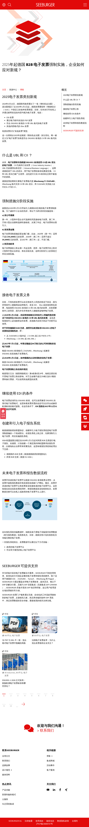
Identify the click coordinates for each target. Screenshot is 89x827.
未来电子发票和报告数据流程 (75, 124)
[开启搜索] (9, 4)
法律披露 (29, 821)
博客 (22, 89)
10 (11, 706)
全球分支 (6, 756)
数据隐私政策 (63, 821)
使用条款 (39, 821)
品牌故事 (6, 765)
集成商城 (50, 760)
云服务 (5, 799)
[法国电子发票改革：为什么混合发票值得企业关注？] (44, 624)
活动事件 (50, 765)
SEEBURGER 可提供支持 (73, 130)
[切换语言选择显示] (4, 4)
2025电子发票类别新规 (73, 95)
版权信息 (50, 821)
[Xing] (66, 790)
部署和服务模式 (9, 794)
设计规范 (6, 770)
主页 (4, 89)
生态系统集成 (8, 804)
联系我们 (46, 730)
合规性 (75, 821)
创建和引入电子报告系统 (74, 118)
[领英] (54, 790)
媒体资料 (6, 774)
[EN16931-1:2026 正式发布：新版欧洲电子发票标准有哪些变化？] (14, 661)
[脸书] (60, 790)
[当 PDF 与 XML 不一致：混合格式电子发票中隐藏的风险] (14, 624)
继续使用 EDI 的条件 (72, 113)
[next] (23, 704)
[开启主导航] (85, 4)
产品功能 (6, 790)
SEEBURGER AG (15, 821)
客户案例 (50, 770)
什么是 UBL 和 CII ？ (71, 99)
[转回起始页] (45, 5)
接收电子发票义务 (71, 109)
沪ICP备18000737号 (44, 824)
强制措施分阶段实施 (72, 104)
